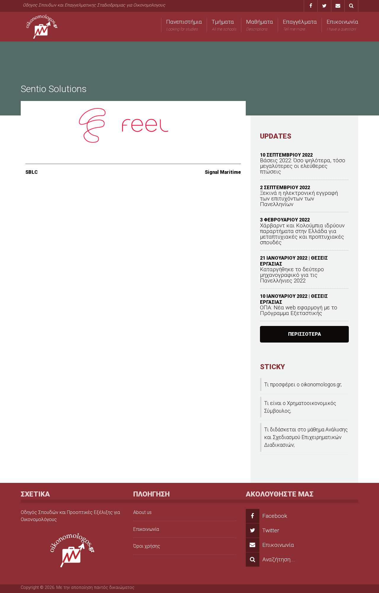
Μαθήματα (259, 24)
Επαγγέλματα (300, 24)
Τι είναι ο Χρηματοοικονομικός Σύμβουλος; (300, 407)
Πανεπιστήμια (184, 24)
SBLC (31, 172)
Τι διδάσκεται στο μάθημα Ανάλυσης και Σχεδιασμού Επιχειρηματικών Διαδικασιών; (306, 437)
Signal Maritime (223, 172)
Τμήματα (224, 24)
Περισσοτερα (304, 334)
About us (142, 512)
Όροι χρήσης (146, 546)
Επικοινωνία (342, 24)
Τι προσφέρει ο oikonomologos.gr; (303, 385)
